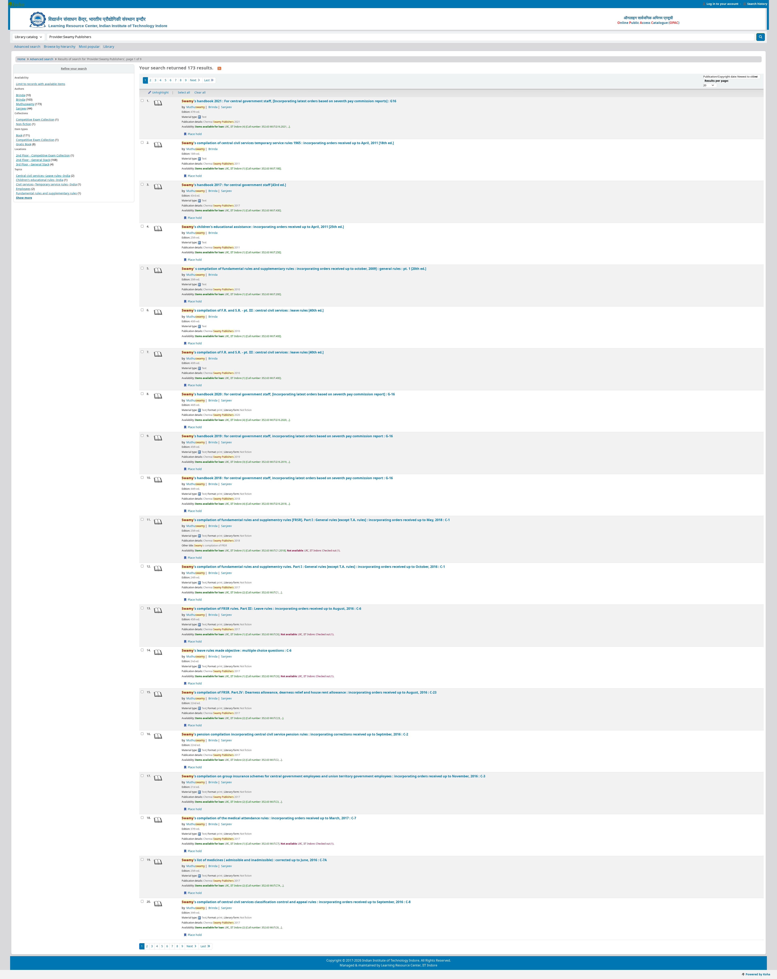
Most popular (89, 46)
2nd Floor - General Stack (33, 160)
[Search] (760, 37)
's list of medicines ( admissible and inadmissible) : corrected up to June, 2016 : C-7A (254, 860)
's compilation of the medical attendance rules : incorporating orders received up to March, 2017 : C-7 (269, 818)
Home (21, 59)
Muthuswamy (25, 104)
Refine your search (74, 69)
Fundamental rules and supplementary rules (46, 193)
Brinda (20, 95)
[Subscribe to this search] (219, 68)
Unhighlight (160, 92)
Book (19, 135)
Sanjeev (21, 108)
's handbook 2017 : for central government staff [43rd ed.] (234, 185)
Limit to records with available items (40, 84)
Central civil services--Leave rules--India (43, 176)
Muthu (195, 107)
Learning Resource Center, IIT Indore (18, 4)
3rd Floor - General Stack (32, 164)
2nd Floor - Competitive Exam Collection (43, 155)
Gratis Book (23, 144)
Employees (23, 189)
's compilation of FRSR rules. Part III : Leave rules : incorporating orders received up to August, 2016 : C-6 (271, 608)
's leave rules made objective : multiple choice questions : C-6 (236, 650)
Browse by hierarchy (59, 46)
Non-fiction (23, 124)
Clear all (200, 92)
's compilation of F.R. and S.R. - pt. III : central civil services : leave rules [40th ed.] (253, 310)
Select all (184, 92)
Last (207, 80)
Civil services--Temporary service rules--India (46, 184)
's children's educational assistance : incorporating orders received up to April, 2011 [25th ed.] (263, 227)
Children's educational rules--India (39, 180)
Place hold (194, 134)
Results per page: (717, 81)
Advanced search (27, 46)
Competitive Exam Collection (35, 120)
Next (193, 80)
